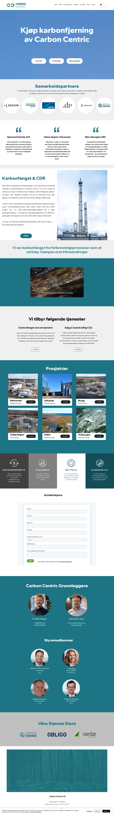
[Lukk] (112, 811)
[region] (31, 612)
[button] (81, 295)
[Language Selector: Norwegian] (103, 4)
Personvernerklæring (35, 812)
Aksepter (106, 811)
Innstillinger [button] (89, 811)
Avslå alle (97, 811)
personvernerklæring (66, 561)
